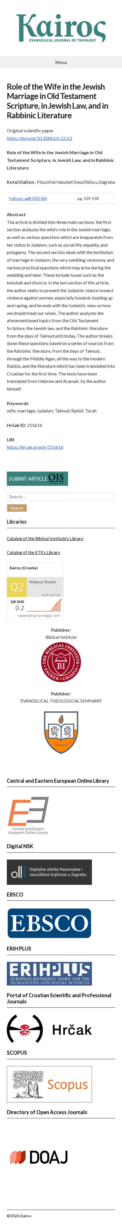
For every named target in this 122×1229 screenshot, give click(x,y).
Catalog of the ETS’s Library (33, 552)
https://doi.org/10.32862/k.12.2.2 (39, 138)
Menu (61, 62)
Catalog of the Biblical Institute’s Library (45, 538)
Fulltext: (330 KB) (28, 198)
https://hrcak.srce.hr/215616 (35, 447)
